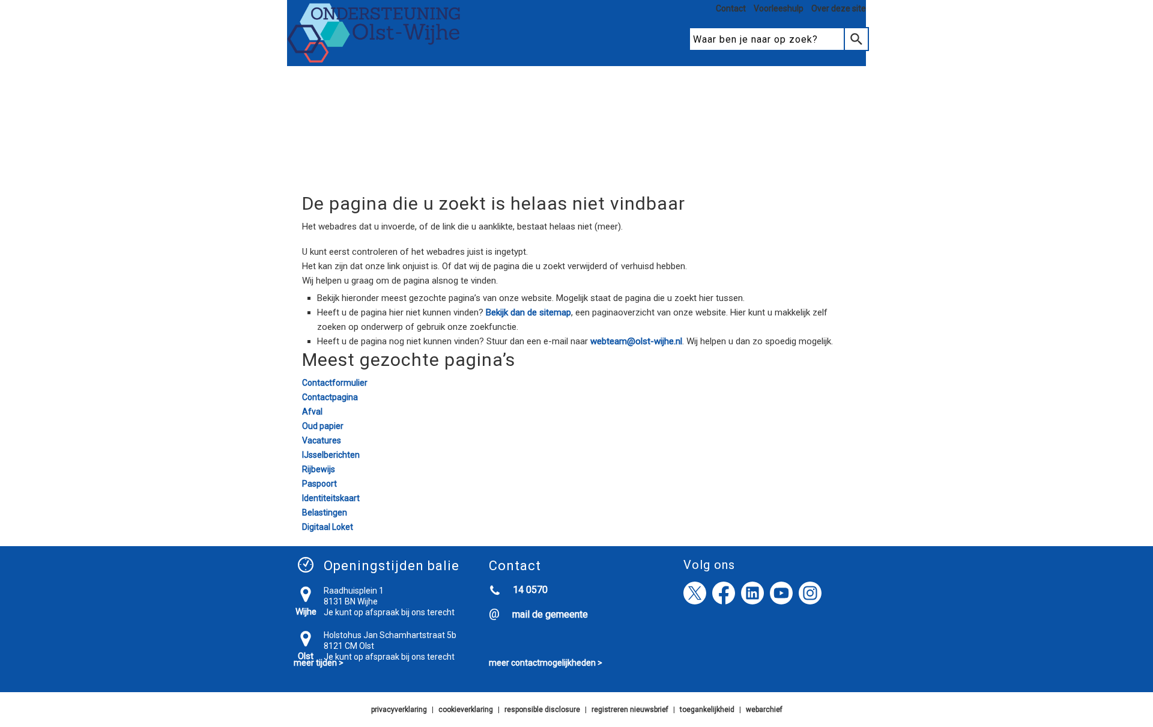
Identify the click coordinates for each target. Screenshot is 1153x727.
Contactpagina (330, 397)
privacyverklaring (399, 709)
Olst (305, 656)
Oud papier (322, 426)
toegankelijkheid (707, 709)
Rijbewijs (318, 469)
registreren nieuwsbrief (630, 709)
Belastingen (324, 512)
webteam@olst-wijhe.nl (636, 341)
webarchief (764, 709)
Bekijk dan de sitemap (528, 312)
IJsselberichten (331, 455)
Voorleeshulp (778, 8)
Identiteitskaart (331, 498)
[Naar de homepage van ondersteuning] (374, 60)
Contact (731, 8)
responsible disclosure (542, 709)
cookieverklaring (465, 709)
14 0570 (530, 589)
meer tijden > (318, 663)
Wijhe (305, 611)
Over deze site (838, 8)
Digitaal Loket (327, 527)
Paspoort (319, 483)
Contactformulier (335, 383)
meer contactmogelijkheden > (545, 663)
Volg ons (709, 565)
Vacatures (321, 440)
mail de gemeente (550, 614)
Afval (312, 411)
